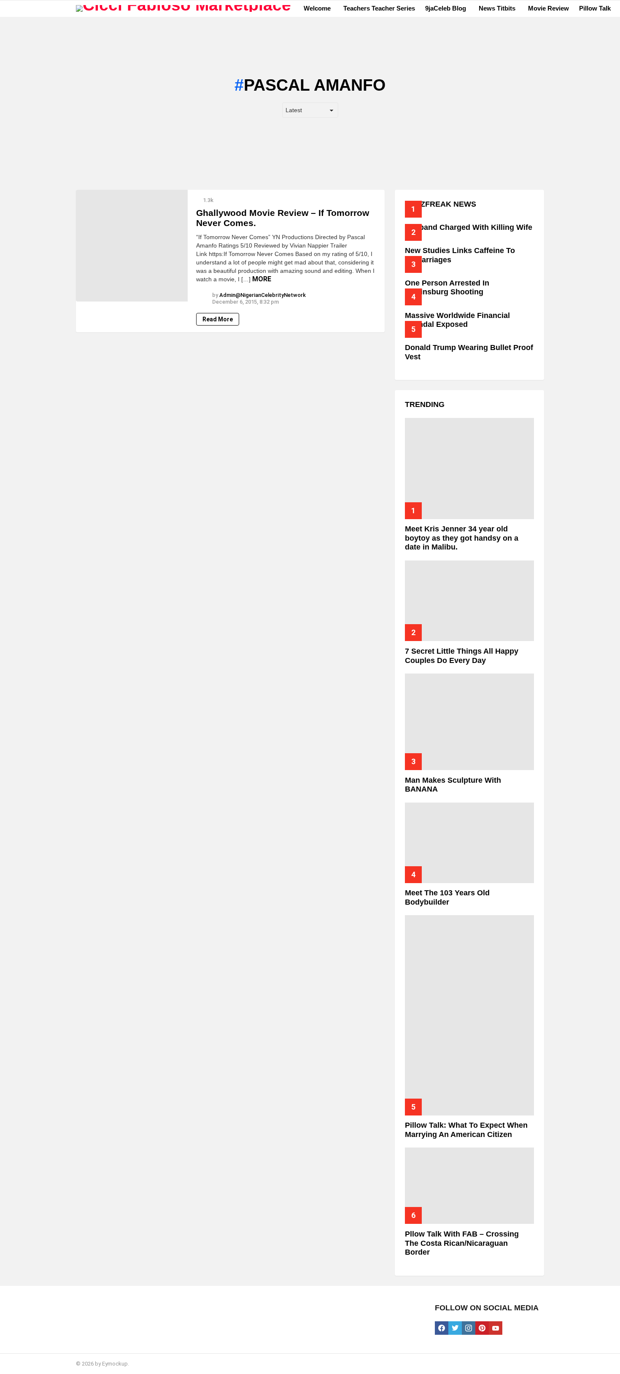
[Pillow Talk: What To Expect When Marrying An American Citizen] (469, 1015)
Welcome (317, 8)
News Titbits (497, 8)
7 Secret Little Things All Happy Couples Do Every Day (461, 656)
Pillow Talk (595, 8)
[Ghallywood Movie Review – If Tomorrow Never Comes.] (132, 246)
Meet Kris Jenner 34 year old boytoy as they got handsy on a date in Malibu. (461, 538)
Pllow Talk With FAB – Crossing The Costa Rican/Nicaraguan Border (462, 1243)
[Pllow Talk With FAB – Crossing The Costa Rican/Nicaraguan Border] (469, 1186)
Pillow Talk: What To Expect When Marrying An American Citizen (466, 1130)
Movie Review (548, 8)
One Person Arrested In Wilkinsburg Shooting (447, 287)
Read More (217, 319)
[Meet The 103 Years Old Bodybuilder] (469, 843)
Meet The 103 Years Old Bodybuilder (447, 897)
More (261, 279)
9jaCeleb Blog (445, 8)
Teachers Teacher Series (379, 8)
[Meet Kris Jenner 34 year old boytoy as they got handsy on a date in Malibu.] (469, 468)
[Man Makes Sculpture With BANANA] (469, 722)
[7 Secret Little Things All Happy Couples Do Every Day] (469, 600)
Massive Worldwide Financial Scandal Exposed (457, 320)
